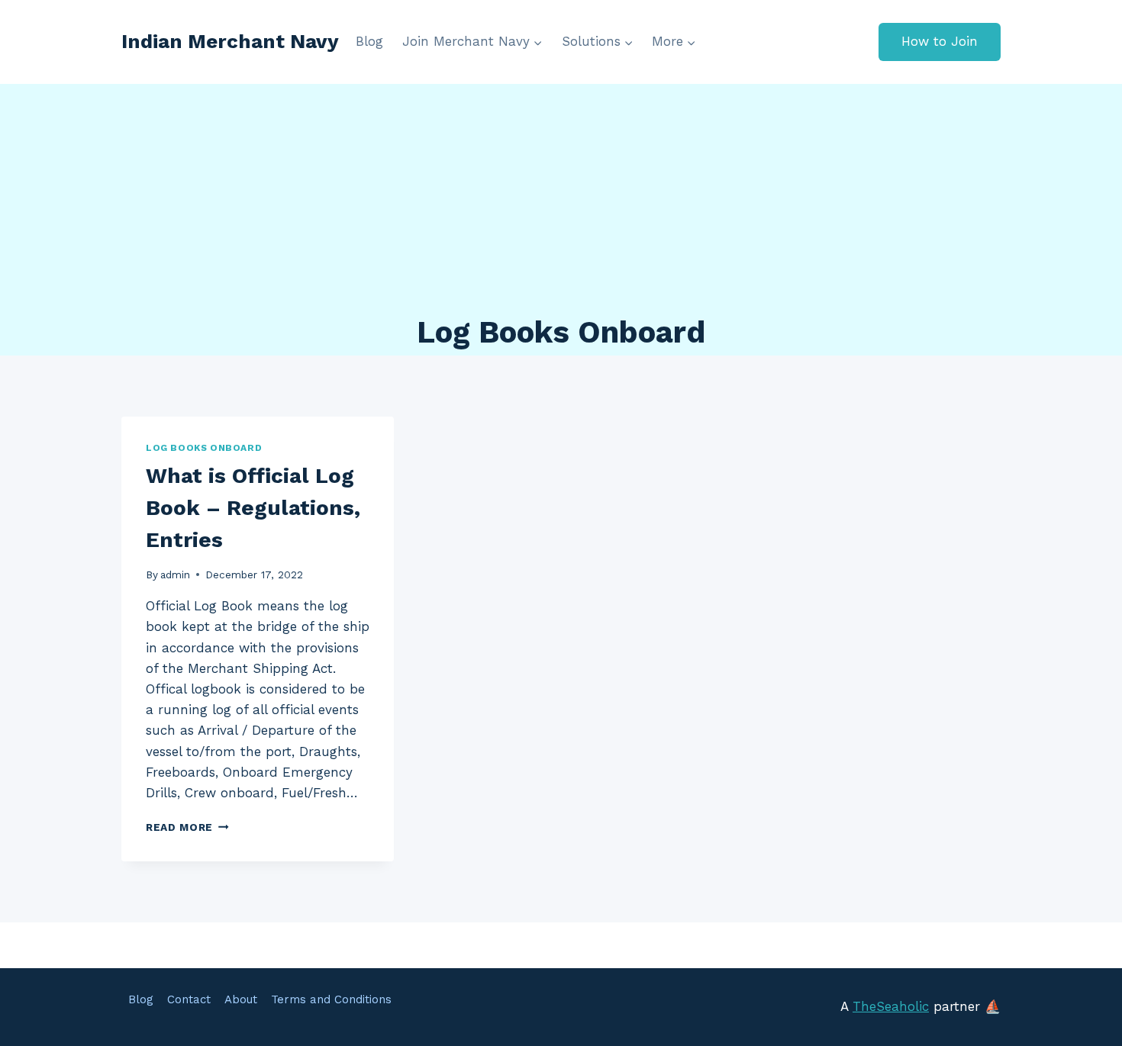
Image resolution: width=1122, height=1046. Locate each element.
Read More (187, 827)
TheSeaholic (891, 1006)
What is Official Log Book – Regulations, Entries (253, 507)
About (240, 999)
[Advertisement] (561, 198)
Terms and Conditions (331, 999)
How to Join (939, 41)
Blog (369, 41)
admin (175, 574)
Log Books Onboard (204, 448)
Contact (189, 999)
